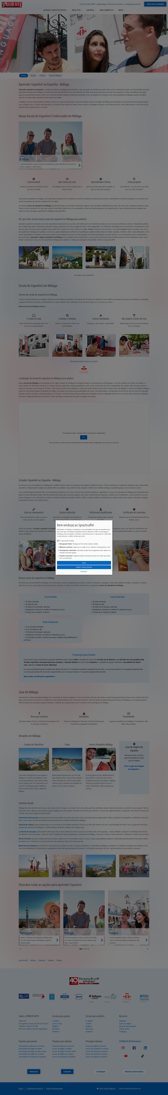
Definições (83, 571)
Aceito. (84, 563)
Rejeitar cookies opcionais (84, 567)
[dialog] (84, 547)
